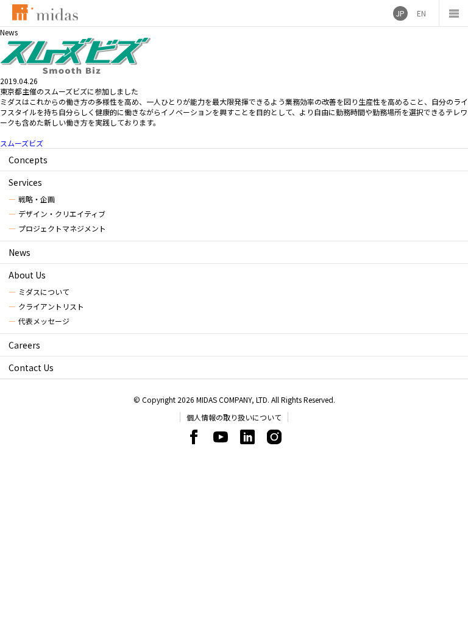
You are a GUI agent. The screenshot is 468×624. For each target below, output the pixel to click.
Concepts (28, 160)
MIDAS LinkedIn (247, 437)
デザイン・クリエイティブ (61, 213)
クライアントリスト (51, 306)
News (19, 252)
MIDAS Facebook (193, 437)
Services (25, 182)
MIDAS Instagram (274, 437)
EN (421, 13)
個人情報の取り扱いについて (234, 417)
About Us (27, 275)
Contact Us (31, 367)
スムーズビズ (21, 143)
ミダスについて (43, 291)
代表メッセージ (43, 321)
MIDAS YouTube (220, 437)
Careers (24, 345)
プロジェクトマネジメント (62, 228)
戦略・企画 (36, 199)
